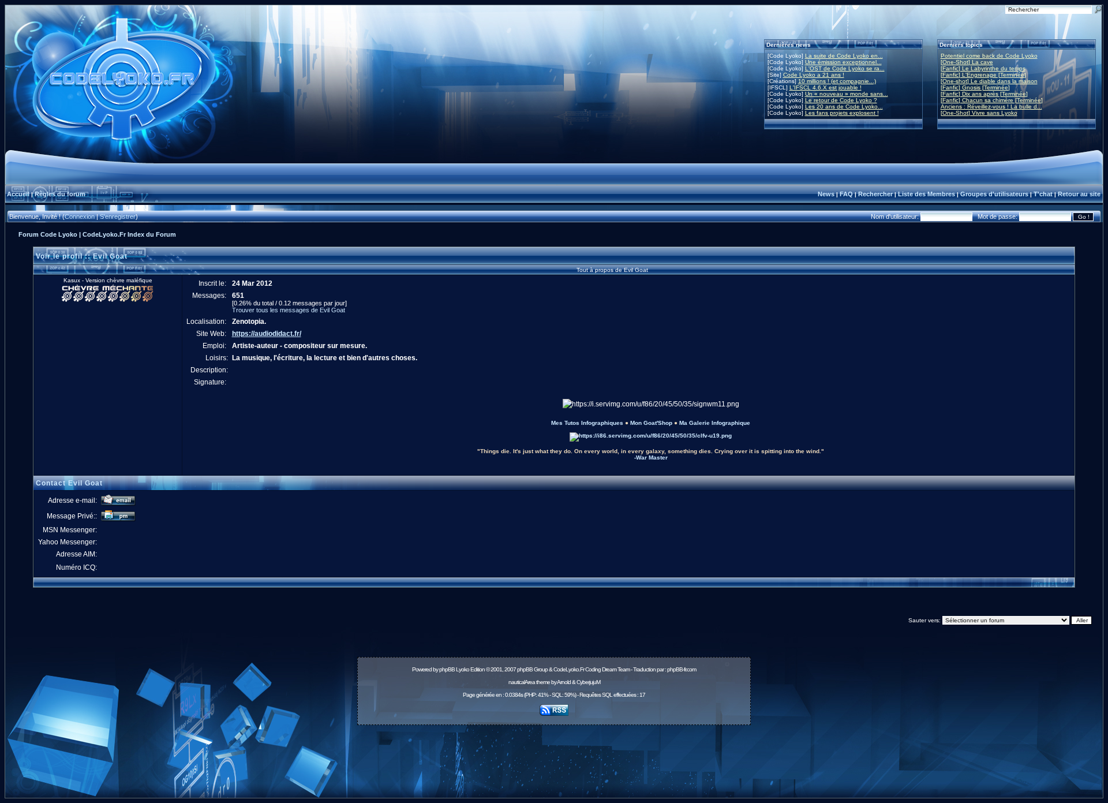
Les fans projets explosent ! (842, 113)
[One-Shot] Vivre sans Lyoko (979, 113)
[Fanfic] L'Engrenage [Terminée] (983, 75)
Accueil (18, 194)
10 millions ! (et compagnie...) (837, 81)
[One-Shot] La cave (967, 62)
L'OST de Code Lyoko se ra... (845, 68)
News (826, 194)
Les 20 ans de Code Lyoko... (844, 106)
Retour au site (1079, 194)
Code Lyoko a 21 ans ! (813, 75)
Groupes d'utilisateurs (994, 194)
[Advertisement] (554, 755)
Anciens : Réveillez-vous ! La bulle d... (991, 106)
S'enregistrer (118, 216)
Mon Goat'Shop (651, 423)
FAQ (846, 194)
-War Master (651, 457)
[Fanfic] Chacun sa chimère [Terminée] (992, 100)
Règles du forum (60, 194)
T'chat (1043, 194)
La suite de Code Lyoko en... (844, 56)
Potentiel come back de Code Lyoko (989, 56)
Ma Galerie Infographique (714, 423)
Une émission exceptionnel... (843, 62)
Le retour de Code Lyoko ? (841, 100)
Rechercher (875, 194)
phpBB (447, 669)
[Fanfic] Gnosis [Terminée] (975, 87)
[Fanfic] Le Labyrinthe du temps (983, 68)
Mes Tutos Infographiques (587, 423)
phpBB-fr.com (681, 669)
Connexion (80, 216)
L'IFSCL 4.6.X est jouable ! (825, 87)
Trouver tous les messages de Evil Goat (288, 310)
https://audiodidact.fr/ (266, 334)
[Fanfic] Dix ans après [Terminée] (984, 94)
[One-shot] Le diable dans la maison (989, 81)
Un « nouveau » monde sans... (846, 94)
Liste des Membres (926, 194)
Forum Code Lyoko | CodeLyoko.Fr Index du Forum (97, 234)
